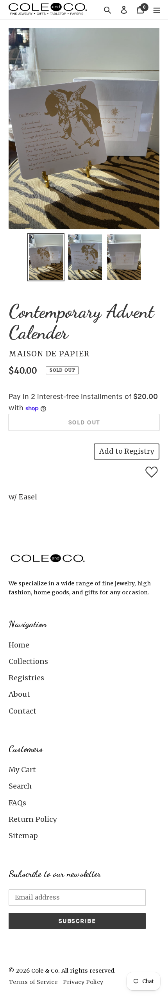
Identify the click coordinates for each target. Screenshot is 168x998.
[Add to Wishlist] (151, 472)
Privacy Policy (83, 981)
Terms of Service (33, 981)
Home (19, 644)
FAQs (17, 802)
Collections (28, 661)
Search (20, 786)
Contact (22, 710)
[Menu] (156, 9)
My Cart (22, 769)
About (19, 694)
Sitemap (23, 835)
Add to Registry (126, 451)
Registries (26, 677)
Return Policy (33, 819)
